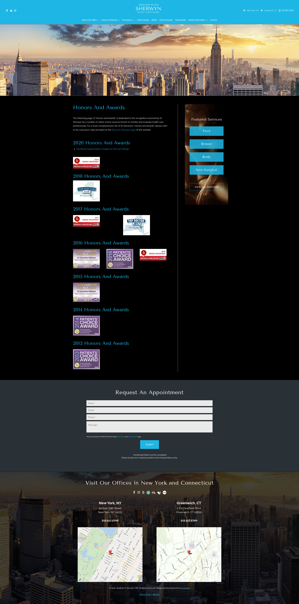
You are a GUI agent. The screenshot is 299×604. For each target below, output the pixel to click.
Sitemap (156, 594)
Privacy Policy (121, 436)
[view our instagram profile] (15, 11)
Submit (150, 444)
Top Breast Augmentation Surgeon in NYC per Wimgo (102, 149)
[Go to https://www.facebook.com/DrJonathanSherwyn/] (134, 493)
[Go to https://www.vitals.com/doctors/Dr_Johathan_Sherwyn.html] (164, 492)
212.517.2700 (287, 10)
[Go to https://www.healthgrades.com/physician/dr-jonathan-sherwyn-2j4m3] (159, 493)
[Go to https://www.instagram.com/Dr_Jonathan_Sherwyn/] (138, 493)
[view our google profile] (11, 11)
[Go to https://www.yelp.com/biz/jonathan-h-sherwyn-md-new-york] (143, 493)
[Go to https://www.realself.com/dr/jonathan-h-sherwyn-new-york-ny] (154, 492)
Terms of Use (145, 594)
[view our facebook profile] (7, 11)
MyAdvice (185, 588)
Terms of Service (132, 436)
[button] (98, 20)
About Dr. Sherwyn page (124, 130)
